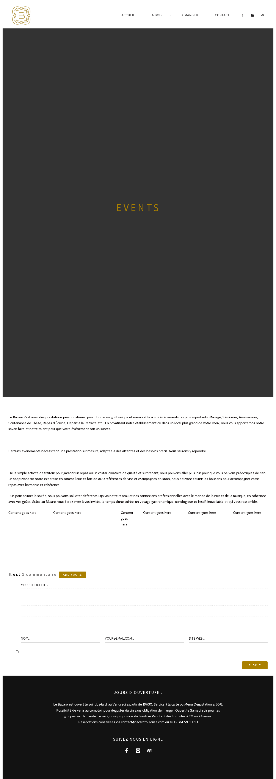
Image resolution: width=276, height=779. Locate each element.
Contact (222, 15)
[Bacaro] (27, 15)
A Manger (190, 15)
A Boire (158, 15)
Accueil (128, 15)
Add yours (72, 574)
